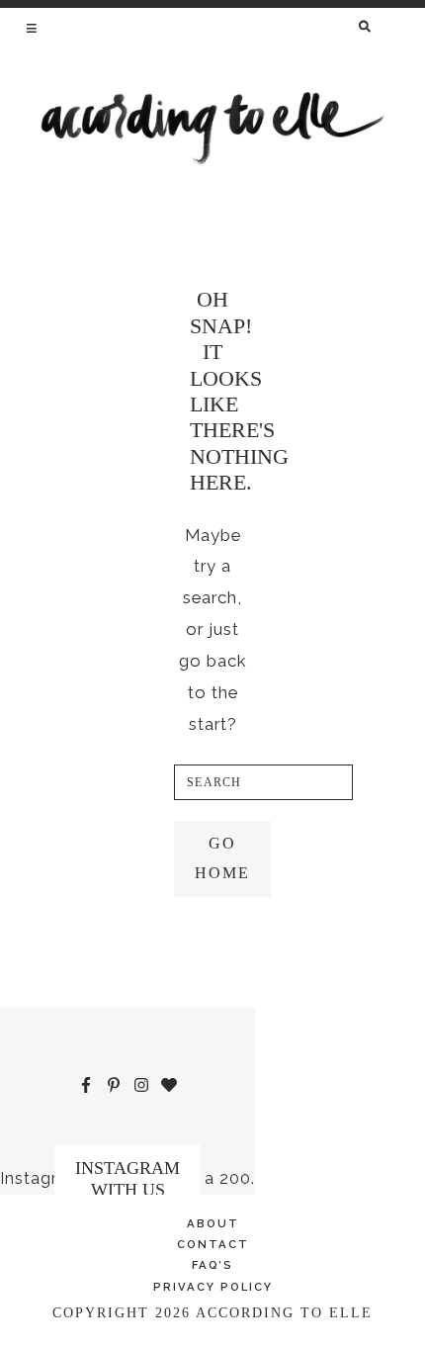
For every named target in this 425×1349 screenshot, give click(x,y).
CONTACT (213, 1244)
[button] (33, 27)
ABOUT (213, 1223)
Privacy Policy (213, 1287)
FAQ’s (212, 1265)
